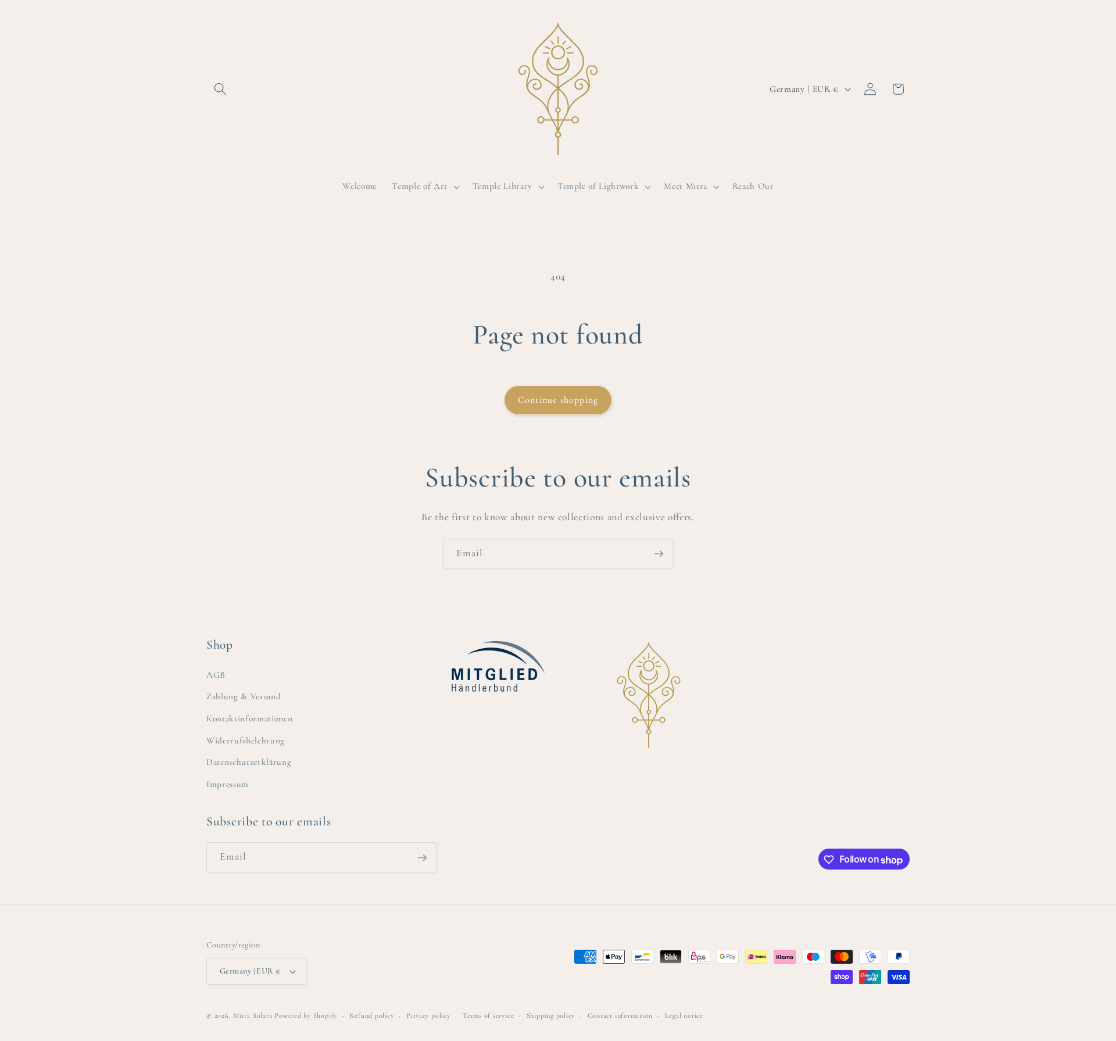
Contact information (620, 1015)
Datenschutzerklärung (248, 762)
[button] (220, 89)
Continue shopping (558, 400)
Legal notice (684, 1015)
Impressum (227, 783)
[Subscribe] (659, 554)
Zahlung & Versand (243, 696)
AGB (216, 674)
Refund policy (371, 1015)
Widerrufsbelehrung (245, 740)
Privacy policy (428, 1015)
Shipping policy (551, 1015)
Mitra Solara (252, 1015)
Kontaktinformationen (249, 718)
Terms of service (488, 1015)
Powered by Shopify (305, 1015)
